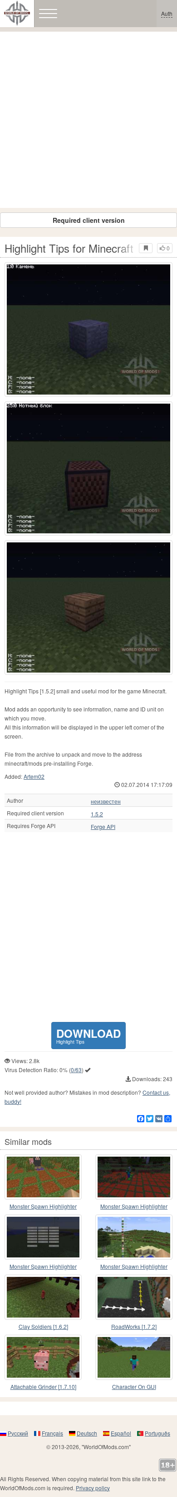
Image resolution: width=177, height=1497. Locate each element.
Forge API (103, 826)
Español (121, 1433)
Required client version (89, 220)
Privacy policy (93, 1488)
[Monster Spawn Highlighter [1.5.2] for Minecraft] (43, 1237)
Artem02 (34, 776)
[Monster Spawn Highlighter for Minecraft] (133, 1177)
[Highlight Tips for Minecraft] (88, 329)
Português (157, 1433)
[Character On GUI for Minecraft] (133, 1357)
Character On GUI (134, 1386)
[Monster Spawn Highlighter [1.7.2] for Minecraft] (133, 1237)
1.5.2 (97, 814)
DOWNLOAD (88, 1035)
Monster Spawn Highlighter (133, 1206)
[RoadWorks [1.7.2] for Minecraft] (133, 1297)
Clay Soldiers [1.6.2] (43, 1326)
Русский (18, 1433)
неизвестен (106, 801)
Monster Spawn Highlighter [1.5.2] (43, 1266)
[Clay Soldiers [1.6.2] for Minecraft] (43, 1297)
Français (52, 1433)
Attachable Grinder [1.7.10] (43, 1386)
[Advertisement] (88, 120)
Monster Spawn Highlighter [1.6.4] (43, 1206)
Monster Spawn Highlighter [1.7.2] (133, 1266)
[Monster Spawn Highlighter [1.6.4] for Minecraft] (43, 1177)
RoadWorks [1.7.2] (134, 1326)
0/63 (76, 1069)
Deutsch (87, 1433)
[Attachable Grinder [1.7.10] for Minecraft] (43, 1357)
